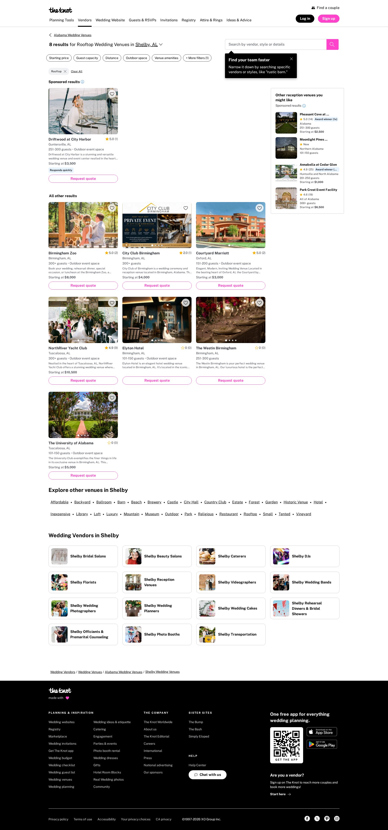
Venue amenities (166, 58)
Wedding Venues (90, 672)
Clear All (76, 71)
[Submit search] (332, 44)
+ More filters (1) (197, 58)
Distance (112, 58)
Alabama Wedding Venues (72, 35)
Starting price (59, 58)
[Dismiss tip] (291, 59)
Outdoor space (136, 58)
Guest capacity (87, 58)
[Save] (112, 94)
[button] (82, 82)
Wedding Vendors (62, 672)
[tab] (78, 131)
